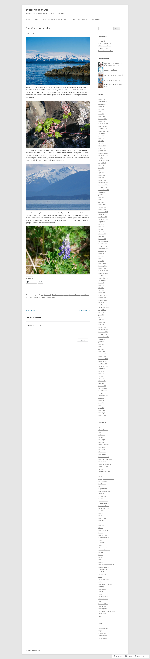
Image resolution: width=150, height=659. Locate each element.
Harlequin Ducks (103, 506)
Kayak (100, 516)
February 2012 (102, 383)
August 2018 (102, 192)
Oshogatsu (101, 542)
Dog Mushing (102, 489)
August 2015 (102, 280)
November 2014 (103, 302)
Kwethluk (72, 295)
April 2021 (101, 114)
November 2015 (103, 273)
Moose (100, 528)
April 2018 (101, 202)
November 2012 (103, 361)
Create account (103, 628)
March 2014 (102, 322)
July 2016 (101, 253)
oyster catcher (102, 547)
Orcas (100, 540)
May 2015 (101, 288)
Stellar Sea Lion (103, 599)
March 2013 (102, 351)
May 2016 (101, 258)
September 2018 (103, 190)
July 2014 (101, 312)
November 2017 (103, 214)
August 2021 (102, 104)
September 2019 (103, 160)
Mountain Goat (103, 530)
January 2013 (102, 356)
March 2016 (102, 263)
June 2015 (101, 285)
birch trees (101, 449)
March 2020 (102, 146)
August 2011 (102, 398)
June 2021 (101, 109)
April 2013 (101, 349)
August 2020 (102, 133)
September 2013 (103, 337)
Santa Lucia (102, 574)
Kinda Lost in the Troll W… (112, 65)
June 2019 (101, 168)
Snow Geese (102, 589)
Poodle (31, 297)
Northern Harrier (103, 538)
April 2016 (101, 261)
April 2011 (101, 408)
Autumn (100, 437)
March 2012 (102, 381)
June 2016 (101, 256)
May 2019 (101, 170)
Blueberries (102, 454)
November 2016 (103, 244)
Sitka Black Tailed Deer (105, 584)
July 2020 (101, 136)
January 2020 (102, 151)
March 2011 (102, 410)
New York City (102, 535)
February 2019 (102, 178)
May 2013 (101, 347)
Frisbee (100, 498)
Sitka (100, 582)
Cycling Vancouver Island (106, 479)
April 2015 (101, 290)
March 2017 (102, 234)
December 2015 (103, 271)
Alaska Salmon (103, 430)
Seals (100, 577)
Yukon (100, 616)
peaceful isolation (104, 550)
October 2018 (102, 187)
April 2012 (101, 378)
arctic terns (101, 435)
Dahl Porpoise (102, 481)
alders (100, 432)
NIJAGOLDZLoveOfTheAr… (112, 64)
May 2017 (101, 229)
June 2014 (101, 315)
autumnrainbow (109, 75)
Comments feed (103, 636)
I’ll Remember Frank (104, 46)
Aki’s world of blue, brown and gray (54, 19)
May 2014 (101, 317)
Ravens (100, 562)
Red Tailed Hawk (103, 567)
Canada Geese (103, 467)
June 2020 (101, 138)
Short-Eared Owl (103, 579)
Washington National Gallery (107, 611)
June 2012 (101, 373)
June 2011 (101, 403)
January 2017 (102, 239)
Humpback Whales (57, 295)
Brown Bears (102, 462)
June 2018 (101, 197)
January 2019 (102, 180)
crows (100, 474)
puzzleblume (108, 80)
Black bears (102, 452)
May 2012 (101, 376)
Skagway (101, 587)
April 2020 (101, 143)
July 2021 (101, 106)
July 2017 (101, 224)
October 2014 (102, 305)
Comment (82, 340)
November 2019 (103, 155)
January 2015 (102, 298)
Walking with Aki (37, 10)
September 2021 (103, 102)
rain (99, 560)
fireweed (101, 493)
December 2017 (103, 212)
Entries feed (102, 633)
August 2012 (102, 369)
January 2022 (102, 99)
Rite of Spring (31, 310)
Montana (101, 525)
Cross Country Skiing (104, 471)
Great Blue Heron (103, 503)
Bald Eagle (101, 440)
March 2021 (102, 116)
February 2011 (102, 413)
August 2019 (102, 163)
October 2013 (102, 334)
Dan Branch (47, 295)
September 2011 (103, 396)
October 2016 (102, 246)
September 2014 (103, 307)
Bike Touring (102, 447)
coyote (100, 469)
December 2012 (103, 359)
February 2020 (102, 148)
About (36, 19)
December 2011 (103, 388)
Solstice (100, 594)
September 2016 (103, 249)
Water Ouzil (102, 614)
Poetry (100, 555)
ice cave (100, 511)
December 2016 (103, 241)
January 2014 (102, 327)
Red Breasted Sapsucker (106, 565)
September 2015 (103, 278)
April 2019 (101, 173)
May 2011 (101, 405)
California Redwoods (104, 464)
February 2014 (102, 324)
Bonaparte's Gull (103, 457)
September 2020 (103, 131)
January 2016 (102, 268)
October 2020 (102, 129)
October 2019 (102, 158)
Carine (106, 70)
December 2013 (103, 329)
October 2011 (102, 393)
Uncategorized (103, 609)
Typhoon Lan (102, 606)
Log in (100, 631)
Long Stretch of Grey (104, 43)
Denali (100, 486)
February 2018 (102, 207)
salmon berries (103, 569)
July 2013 (101, 342)
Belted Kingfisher (103, 444)
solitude (100, 591)
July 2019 (101, 165)
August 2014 (102, 310)
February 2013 (102, 354)
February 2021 (102, 119)
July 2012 (101, 371)
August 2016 (102, 251)
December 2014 (103, 300)
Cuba (100, 476)
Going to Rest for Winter (79, 19)
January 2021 (102, 121)
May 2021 (101, 111)
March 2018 (102, 204)
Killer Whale (102, 518)
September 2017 (103, 219)
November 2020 (103, 126)
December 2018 (103, 182)
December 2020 (103, 124)
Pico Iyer (101, 552)
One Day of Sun (103, 48)
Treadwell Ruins (103, 604)
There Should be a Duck (105, 51)
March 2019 (102, 175)
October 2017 (102, 217)
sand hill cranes (103, 572)
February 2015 (102, 295)
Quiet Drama (84, 310)
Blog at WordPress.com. (33, 650)
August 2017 (102, 222)
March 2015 (102, 293)
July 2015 (101, 283)
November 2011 (103, 391)
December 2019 (103, 153)
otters (100, 545)
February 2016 (102, 266)
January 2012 (102, 386)
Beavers (101, 442)
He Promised (96, 19)
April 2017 (101, 231)
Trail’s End (101, 41)
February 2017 (102, 236)
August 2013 (102, 339)
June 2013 (101, 344)
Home (28, 19)
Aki (42, 295)
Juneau (66, 295)
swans (100, 601)
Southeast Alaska (39, 297)
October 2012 (102, 364)
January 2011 (102, 415)
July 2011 (101, 400)
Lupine (100, 523)
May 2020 (101, 141)
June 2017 (101, 226)
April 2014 (101, 320)
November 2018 (103, 185)
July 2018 (101, 195)
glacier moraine (103, 501)
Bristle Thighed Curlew (105, 459)
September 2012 (103, 366)
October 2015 (102, 275)
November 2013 (103, 332)
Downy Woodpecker (104, 491)
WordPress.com (103, 638)
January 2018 (102, 209)
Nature (77, 295)
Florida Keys (102, 496)
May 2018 (101, 200)
